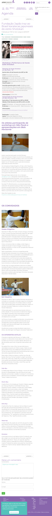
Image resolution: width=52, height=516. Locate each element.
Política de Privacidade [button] (8, 508)
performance (4, 39)
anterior (6, 19)
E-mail (4, 487)
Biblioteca (12, 7)
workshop (16, 39)
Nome (3, 482)
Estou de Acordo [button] (14, 512)
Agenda (7, 13)
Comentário (5, 462)
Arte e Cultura (7, 8)
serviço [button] (6, 59)
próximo (29, 19)
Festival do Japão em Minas (16, 36)
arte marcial (7, 36)
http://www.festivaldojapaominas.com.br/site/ (14, 110)
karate (28, 36)
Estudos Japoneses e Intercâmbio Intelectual (21, 8)
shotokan (10, 39)
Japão (25, 36)
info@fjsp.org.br (6, 176)
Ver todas (3, 8)
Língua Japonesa (31, 8)
